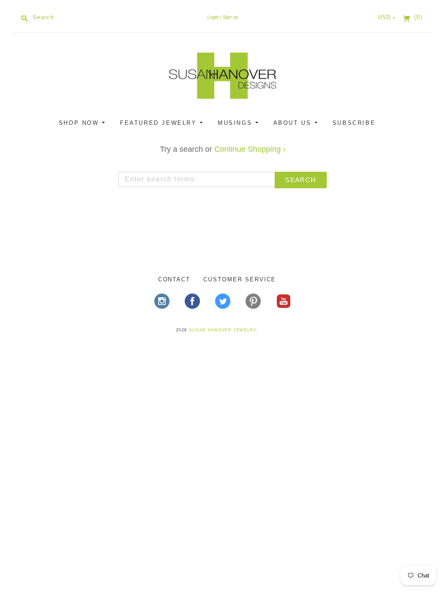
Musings (236, 123)
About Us (293, 123)
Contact (174, 279)
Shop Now (80, 123)
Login (213, 17)
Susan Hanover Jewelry (222, 330)
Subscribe (353, 123)
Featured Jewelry (159, 123)
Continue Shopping (250, 149)
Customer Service (239, 279)
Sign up (230, 17)
